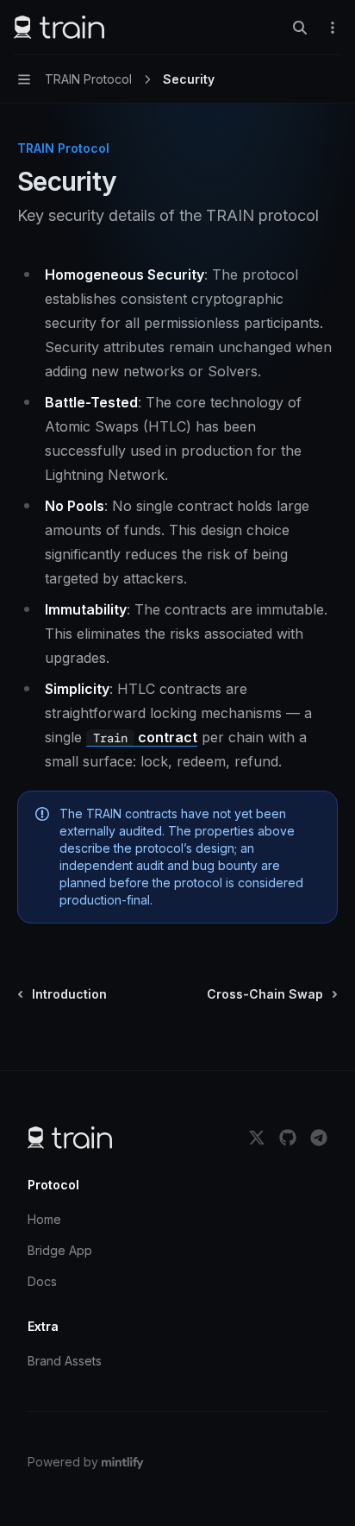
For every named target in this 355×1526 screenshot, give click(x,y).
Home (44, 1219)
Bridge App (60, 1250)
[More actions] (332, 28)
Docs (42, 1281)
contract (145, 737)
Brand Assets (65, 1360)
